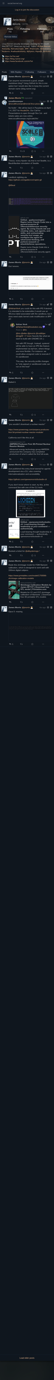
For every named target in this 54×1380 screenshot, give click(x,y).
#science (6, 51)
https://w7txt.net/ (12, 56)
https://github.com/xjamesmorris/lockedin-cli (27, 479)
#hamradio (34, 49)
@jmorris (16, 24)
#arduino (47, 51)
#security (6, 49)
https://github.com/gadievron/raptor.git (25, 180)
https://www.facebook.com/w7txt (19, 61)
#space (38, 51)
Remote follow (10, 37)
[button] (10, 93)
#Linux (40, 46)
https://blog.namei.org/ (15, 59)
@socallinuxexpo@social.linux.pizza (24, 104)
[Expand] (51, 76)
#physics (30, 51)
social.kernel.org (15, 3)
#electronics (45, 49)
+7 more (28, 336)
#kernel (47, 46)
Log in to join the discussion (27, 10)
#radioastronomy (18, 51)
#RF (27, 49)
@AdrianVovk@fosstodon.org (29, 327)
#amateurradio (17, 49)
